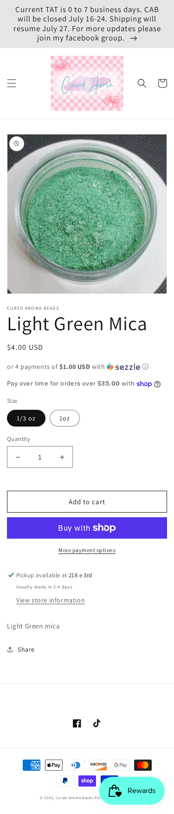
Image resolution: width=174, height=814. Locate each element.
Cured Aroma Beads (75, 797)
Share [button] (26, 649)
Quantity (18, 439)
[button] (11, 83)
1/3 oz (26, 418)
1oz (64, 418)
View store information (50, 600)
